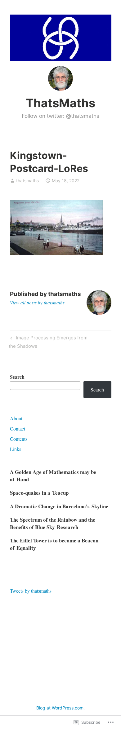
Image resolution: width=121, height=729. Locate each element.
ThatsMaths (60, 103)
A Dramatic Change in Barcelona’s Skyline (59, 506)
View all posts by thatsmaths (37, 302)
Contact (17, 428)
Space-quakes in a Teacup (39, 493)
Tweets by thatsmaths (31, 590)
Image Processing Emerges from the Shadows (48, 341)
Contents (18, 438)
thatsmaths (27, 180)
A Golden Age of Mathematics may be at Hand (53, 475)
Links (15, 449)
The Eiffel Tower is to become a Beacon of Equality (54, 544)
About (16, 418)
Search (17, 376)
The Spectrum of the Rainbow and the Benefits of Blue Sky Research (52, 523)
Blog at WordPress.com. (60, 707)
